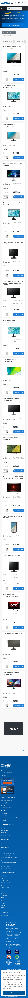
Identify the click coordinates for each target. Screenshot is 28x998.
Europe (3, 905)
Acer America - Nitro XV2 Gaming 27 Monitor (12, 399)
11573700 (5, 267)
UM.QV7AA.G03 (7, 145)
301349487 (5, 188)
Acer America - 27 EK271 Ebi (13, 633)
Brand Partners (5, 866)
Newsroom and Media (7, 872)
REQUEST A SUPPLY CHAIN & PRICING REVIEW (14, 25)
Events (3, 884)
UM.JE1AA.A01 (6, 458)
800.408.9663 (4, 915)
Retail (2, 897)
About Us (4, 810)
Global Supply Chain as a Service (9, 857)
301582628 (5, 149)
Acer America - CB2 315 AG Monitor (12, 165)
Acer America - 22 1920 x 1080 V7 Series (12, 47)
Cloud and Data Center (7, 800)
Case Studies (4, 880)
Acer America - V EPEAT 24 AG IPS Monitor (13, 125)
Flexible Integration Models (8, 835)
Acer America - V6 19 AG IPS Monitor (13, 243)
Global (3, 901)
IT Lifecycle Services (6, 807)
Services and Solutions (8, 797)
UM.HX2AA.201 (6, 419)
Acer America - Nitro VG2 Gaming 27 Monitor (12, 673)
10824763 (5, 71)
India (2, 907)
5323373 (5, 462)
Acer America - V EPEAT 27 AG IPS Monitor (12, 204)
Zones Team (4, 843)
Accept (13, 993)
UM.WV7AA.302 (7, 106)
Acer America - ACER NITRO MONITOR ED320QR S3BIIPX (13, 478)
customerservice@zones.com (8, 917)
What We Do (5, 847)
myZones (3, 828)
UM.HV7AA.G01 (6, 341)
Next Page (22, 750)
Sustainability (4, 820)
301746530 (5, 658)
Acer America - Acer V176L (12, 555)
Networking (4, 802)
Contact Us (4, 912)
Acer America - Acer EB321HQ (10, 439)
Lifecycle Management (7, 851)
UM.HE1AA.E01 (6, 654)
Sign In (24, 2)
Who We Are (5, 839)
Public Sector (4, 893)
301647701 (5, 227)
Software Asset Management (8, 862)
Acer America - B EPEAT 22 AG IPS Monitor (12, 517)
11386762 (5, 619)
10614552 (5, 110)
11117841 (4, 541)
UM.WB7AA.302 (7, 536)
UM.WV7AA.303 (7, 302)
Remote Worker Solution (7, 853)
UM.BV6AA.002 (6, 576)
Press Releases (5, 887)
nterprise (3, 834)
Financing (3, 818)
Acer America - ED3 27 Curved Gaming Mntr (11, 595)
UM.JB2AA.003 (6, 184)
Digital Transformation (6, 855)
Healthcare (4, 895)
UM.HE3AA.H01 (6, 615)
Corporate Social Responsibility (9, 817)
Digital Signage (5, 860)
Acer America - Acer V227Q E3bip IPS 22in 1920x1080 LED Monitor (13, 283)
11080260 (5, 697)
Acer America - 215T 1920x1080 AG (10, 360)
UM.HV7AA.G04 (6, 223)
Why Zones (4, 813)
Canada (3, 903)
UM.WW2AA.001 (7, 380)
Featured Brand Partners (7, 868)
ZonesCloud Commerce (7, 830)
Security (3, 805)
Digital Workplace (5, 803)
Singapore (3, 909)
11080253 (5, 423)
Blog (2, 878)
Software (3, 859)
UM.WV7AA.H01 (6, 67)
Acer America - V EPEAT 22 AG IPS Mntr (12, 86)
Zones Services (5, 850)
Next (13, 728)
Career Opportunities (6, 815)
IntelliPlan (3, 832)
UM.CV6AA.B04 (6, 262)
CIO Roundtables (5, 882)
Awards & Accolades (6, 876)
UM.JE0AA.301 (6, 497)
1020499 (5, 580)
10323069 (5, 501)
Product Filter (7, 32)
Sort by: (7, 8)
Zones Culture (4, 842)
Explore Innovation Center (7, 885)
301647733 (5, 345)
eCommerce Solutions (7, 827)
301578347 (5, 384)
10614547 (5, 306)
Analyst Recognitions (6, 875)
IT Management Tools (7, 824)
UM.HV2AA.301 (6, 693)
